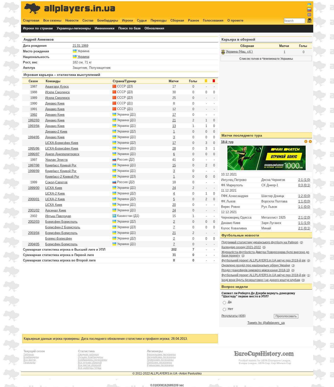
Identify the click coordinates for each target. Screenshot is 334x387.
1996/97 (33, 154)
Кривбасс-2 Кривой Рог (62, 176)
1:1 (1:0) (304, 223)
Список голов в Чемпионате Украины (266, 58)
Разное (193, 20)
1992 (33, 115)
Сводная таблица (88, 354)
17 (174, 115)
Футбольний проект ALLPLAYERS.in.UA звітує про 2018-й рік (263, 275)
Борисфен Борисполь (61, 221)
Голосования (213, 20)
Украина (83, 57)
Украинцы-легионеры (74, 28)
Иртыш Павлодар (58, 216)
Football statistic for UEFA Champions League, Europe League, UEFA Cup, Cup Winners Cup (265, 361)
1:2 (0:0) (304, 196)
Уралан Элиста (56, 160)
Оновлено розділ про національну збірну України (256, 265)
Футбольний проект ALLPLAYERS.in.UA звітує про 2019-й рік (263, 260)
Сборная (177, 20)
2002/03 (33, 221)
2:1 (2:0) (304, 217)
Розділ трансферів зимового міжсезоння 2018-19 (256, 270)
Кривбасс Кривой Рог (61, 165)
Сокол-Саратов (56, 182)
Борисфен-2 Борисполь (62, 227)
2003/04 (33, 233)
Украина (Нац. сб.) (239, 51)
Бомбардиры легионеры (92, 359)
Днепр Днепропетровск (62, 154)
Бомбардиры (107, 20)
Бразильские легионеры (161, 354)
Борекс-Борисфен (58, 238)
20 (174, 205)
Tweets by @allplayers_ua (266, 323)
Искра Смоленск (57, 92)
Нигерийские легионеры (161, 357)
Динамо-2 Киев (56, 131)
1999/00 (33, 188)
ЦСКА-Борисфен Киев (61, 143)
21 (174, 120)
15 (174, 165)
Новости (71, 20)
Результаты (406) (233, 315)
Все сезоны (52, 20)
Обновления (154, 28)
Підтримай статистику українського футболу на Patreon (260, 242)
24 (174, 188)
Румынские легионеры (160, 365)
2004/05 (33, 244)
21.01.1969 (80, 45)
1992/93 (33, 120)
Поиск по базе (129, 28)
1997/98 (33, 165)
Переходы (159, 20)
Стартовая (31, 20)
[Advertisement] (222, 9)
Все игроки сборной (90, 362)
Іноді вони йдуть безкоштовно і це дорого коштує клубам (261, 280)
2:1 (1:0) (304, 180)
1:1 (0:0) (304, 201)
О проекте (235, 20)
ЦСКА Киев (53, 188)
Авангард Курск (57, 86)
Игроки (127, 20)
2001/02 (33, 210)
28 (174, 148)
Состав (87, 20)
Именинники (104, 28)
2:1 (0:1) (304, 228)
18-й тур (227, 142)
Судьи (142, 20)
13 (174, 126)
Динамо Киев (55, 103)
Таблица (28, 354)
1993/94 (33, 126)
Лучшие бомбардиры (90, 357)
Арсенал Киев (55, 210)
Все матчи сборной (89, 365)
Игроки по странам (38, 28)
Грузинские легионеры (160, 359)
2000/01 (33, 199)
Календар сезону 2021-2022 (241, 247)
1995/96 (33, 148)
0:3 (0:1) (304, 185)
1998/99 (33, 171)
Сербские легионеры (159, 362)
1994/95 (33, 137)
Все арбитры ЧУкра (89, 367)
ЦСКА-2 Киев (55, 193)
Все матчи (29, 359)
